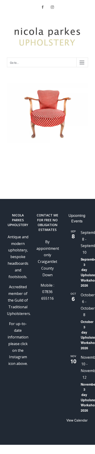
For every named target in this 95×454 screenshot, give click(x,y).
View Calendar (77, 420)
